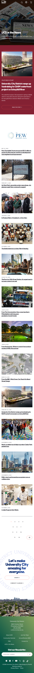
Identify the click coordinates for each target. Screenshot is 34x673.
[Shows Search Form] (22, 2)
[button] (15, 521)
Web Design (22, 664)
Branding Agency (17, 666)
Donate (16, 577)
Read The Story (16, 107)
